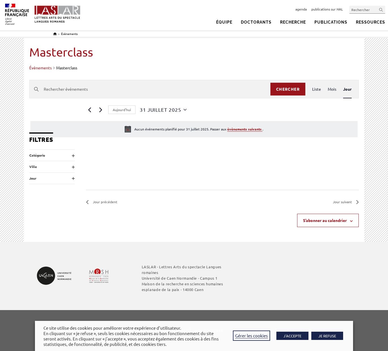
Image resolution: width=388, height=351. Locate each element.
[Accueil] (55, 34)
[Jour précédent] (89, 109)
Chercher (288, 89)
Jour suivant (342, 202)
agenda (301, 9)
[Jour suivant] (100, 109)
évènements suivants (244, 129)
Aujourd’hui (122, 109)
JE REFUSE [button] (327, 335)
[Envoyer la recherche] (381, 9)
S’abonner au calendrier (325, 220)
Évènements (69, 34)
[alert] (194, 129)
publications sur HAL (327, 9)
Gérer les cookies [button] (251, 335)
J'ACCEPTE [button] (292, 335)
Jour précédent (105, 202)
